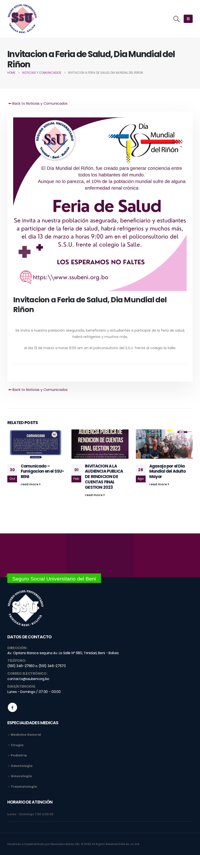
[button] (176, 19)
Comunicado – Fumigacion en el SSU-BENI (42, 471)
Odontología (21, 766)
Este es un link (129, 844)
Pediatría (19, 755)
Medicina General (26, 735)
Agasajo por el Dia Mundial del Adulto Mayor (167, 471)
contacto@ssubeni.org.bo (28, 678)
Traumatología (24, 786)
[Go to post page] (35, 444)
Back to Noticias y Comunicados (39, 103)
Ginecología (21, 776)
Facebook (12, 707)
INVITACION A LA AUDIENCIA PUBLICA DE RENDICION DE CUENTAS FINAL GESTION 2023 (104, 476)
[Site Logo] (22, 19)
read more (30, 484)
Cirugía (17, 745)
